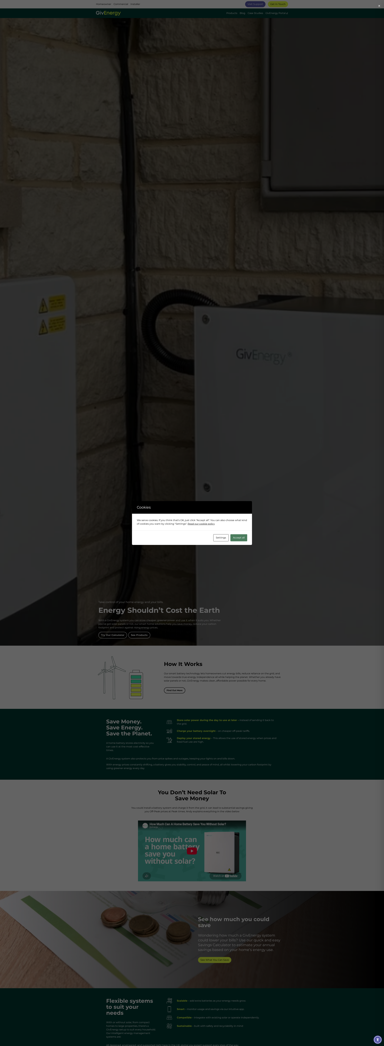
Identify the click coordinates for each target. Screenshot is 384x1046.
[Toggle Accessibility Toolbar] (378, 1040)
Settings (221, 537)
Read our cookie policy (201, 523)
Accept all (239, 537)
